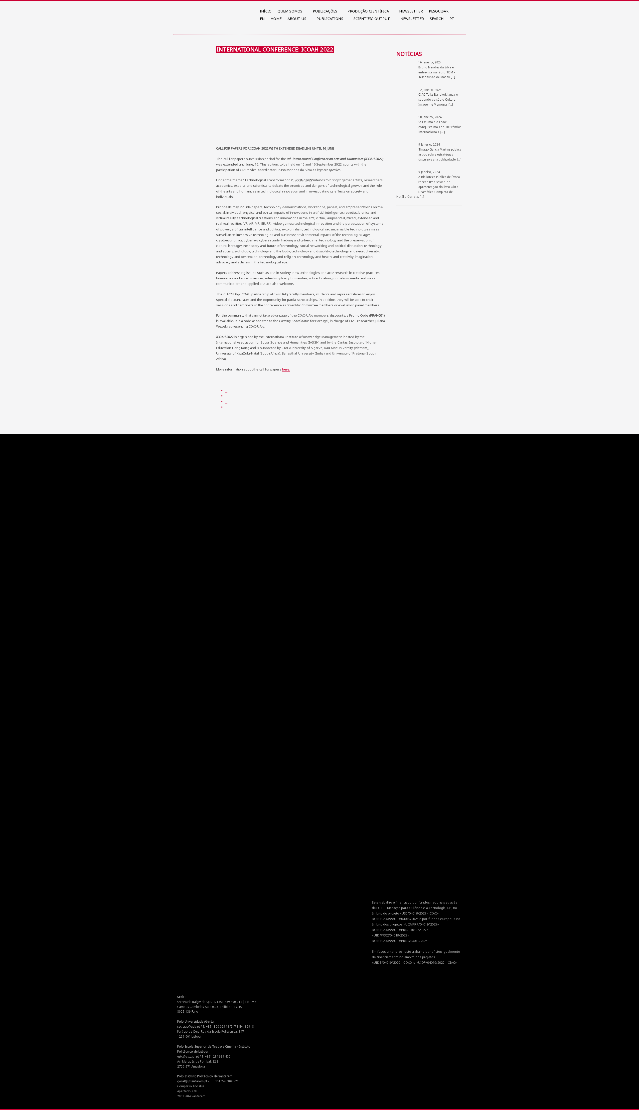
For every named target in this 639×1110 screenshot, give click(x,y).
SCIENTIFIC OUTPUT (371, 18)
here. (286, 369)
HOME (276, 18)
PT (452, 18)
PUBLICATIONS (330, 18)
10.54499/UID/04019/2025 (399, 919)
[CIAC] (178, 10)
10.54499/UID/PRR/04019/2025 (403, 929)
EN (262, 18)
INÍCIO (266, 11)
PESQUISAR (439, 11)
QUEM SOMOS (290, 11)
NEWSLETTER (411, 11)
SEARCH (437, 18)
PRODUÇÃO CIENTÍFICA (368, 11)
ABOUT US (297, 18)
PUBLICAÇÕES (325, 11)
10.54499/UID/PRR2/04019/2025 (404, 940)
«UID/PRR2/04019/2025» (390, 935)
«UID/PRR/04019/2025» (421, 924)
